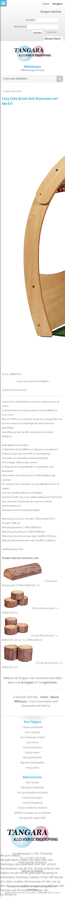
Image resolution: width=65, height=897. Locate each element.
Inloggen (57, 4)
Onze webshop (32, 732)
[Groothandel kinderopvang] (32, 847)
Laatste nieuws (32, 752)
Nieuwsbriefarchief (32, 757)
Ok (2, 894)
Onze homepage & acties (32, 737)
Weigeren (10, 894)
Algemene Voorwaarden (32, 762)
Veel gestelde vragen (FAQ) (32, 817)
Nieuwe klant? (53, 38)
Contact (45, 4)
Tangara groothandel (32, 727)
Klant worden (32, 782)
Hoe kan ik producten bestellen (32, 792)
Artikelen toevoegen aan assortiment (32, 812)
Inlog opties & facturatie (32, 787)
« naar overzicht (12, 91)
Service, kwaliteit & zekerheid (32, 807)
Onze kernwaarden (32, 747)
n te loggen (26, 682)
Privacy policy (32, 767)
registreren (49, 682)
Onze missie (32, 742)
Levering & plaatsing (32, 802)
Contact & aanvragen (32, 797)
